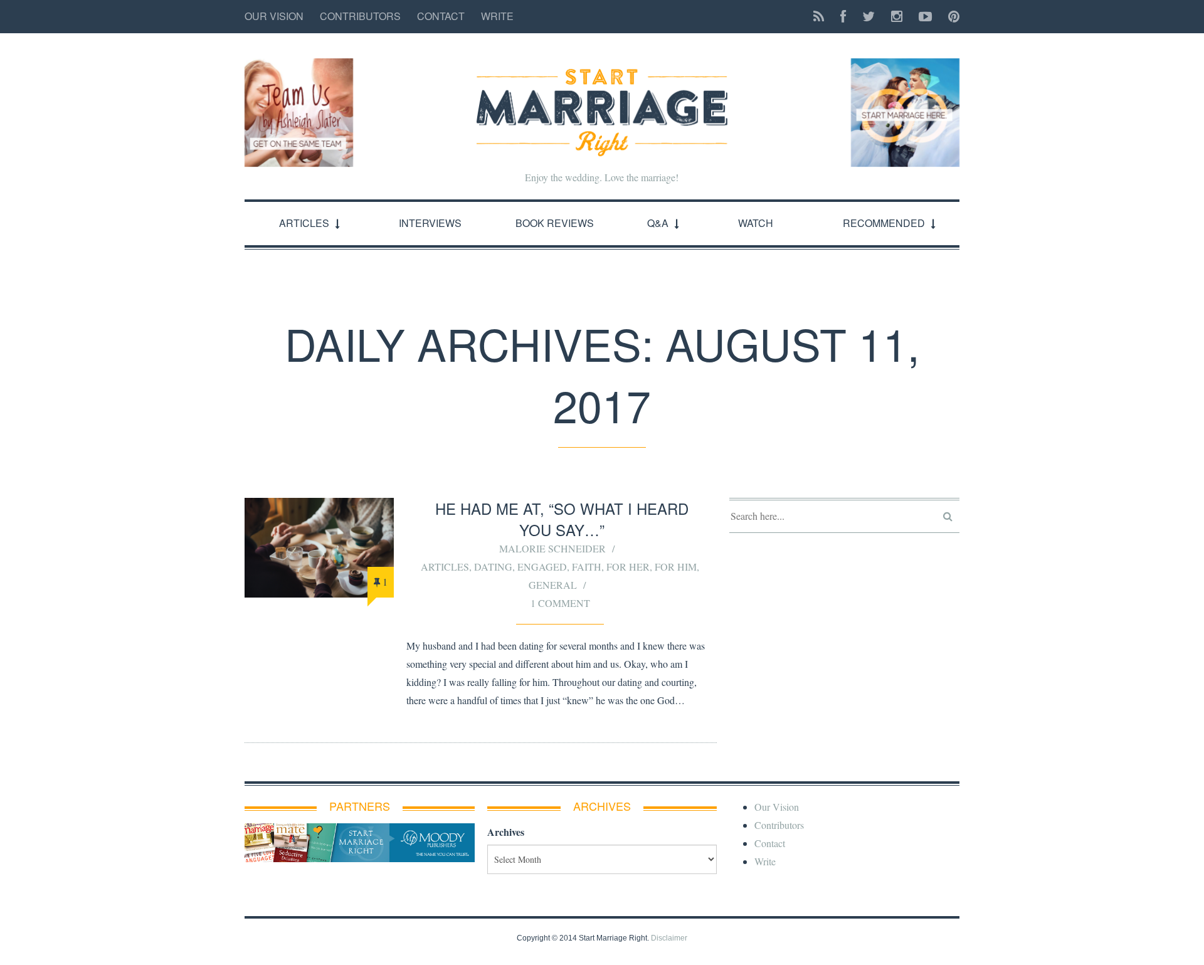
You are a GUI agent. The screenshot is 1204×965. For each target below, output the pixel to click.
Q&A (657, 223)
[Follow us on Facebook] (843, 16)
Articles (304, 223)
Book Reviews (554, 223)
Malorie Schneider (552, 548)
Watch (755, 223)
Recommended (884, 223)
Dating (493, 566)
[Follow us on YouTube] (925, 16)
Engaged (542, 566)
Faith (586, 566)
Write (497, 16)
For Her (628, 566)
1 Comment (560, 602)
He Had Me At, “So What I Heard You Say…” (562, 519)
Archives (505, 832)
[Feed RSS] (819, 16)
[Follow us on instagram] (897, 16)
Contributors (360, 16)
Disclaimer (669, 938)
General (553, 584)
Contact (441, 16)
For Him (676, 566)
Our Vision (274, 16)
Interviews (430, 223)
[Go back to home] (602, 102)
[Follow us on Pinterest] (950, 16)
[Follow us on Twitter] (868, 16)
